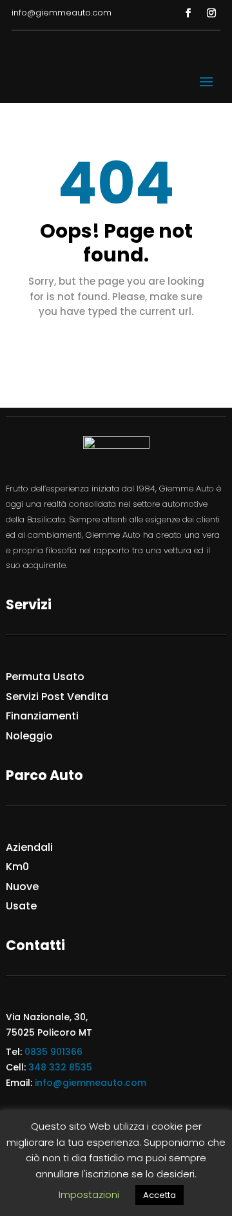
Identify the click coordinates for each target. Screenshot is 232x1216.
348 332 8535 (60, 1067)
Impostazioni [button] (89, 1194)
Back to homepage (116, 347)
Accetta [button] (159, 1195)
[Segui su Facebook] (188, 13)
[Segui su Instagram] (211, 13)
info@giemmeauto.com (90, 1082)
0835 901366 (53, 1051)
